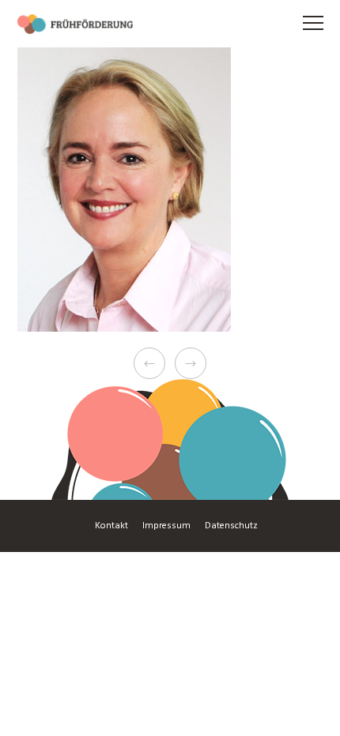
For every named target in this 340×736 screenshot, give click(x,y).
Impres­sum (166, 526)
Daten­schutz (231, 526)
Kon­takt (111, 526)
